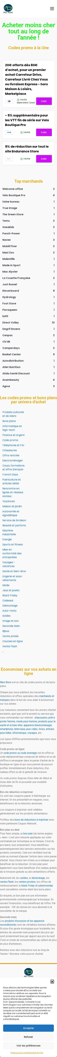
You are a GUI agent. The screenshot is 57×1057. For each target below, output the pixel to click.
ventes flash (7, 881)
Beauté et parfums (14, 525)
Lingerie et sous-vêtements (12, 578)
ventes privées (27, 881)
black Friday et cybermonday (37, 885)
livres (42, 729)
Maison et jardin (12, 506)
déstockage (38, 877)
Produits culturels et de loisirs (13, 414)
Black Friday (9, 595)
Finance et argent (13, 435)
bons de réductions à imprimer (31, 819)
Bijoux (5, 631)
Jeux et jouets (10, 590)
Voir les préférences (28, 1045)
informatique (19, 732)
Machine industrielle (9, 532)
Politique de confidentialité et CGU (27, 1052)
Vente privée (10, 636)
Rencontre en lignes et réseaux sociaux (12, 492)
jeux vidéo (32, 729)
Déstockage (10, 605)
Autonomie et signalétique (10, 513)
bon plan (28, 833)
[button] (52, 981)
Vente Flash (9, 646)
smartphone (6, 729)
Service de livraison (14, 520)
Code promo (10, 440)
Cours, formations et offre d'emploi (13, 467)
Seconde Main (11, 626)
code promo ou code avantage (20, 752)
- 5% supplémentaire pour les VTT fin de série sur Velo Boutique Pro (27, 120)
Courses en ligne (12, 641)
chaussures (41, 717)
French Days (10, 474)
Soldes (6, 616)
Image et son (10, 621)
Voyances (8, 501)
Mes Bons (5, 682)
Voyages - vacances (8, 564)
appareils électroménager (38, 725)
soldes (24, 877)
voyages (32, 732)
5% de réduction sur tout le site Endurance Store (27, 149)
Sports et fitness (12, 544)
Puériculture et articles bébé (11, 481)
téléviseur (19, 729)
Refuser (28, 1037)
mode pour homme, (27, 721)
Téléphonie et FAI (13, 445)
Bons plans (9, 421)
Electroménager (12, 460)
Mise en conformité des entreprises (12, 553)
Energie (7, 539)
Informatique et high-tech (12, 428)
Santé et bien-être (14, 571)
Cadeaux (7, 600)
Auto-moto (9, 610)
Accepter (28, 1028)
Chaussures (9, 450)
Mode (5, 585)
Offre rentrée (10, 455)
